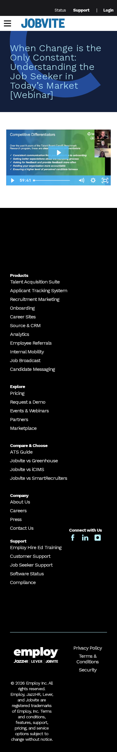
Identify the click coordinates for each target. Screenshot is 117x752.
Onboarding (22, 308)
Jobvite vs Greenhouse (34, 461)
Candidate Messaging (32, 369)
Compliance (23, 582)
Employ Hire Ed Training (35, 547)
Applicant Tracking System (38, 290)
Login (108, 10)
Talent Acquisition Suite (35, 282)
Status (60, 10)
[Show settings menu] (93, 180)
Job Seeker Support (31, 565)
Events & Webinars (29, 411)
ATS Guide (21, 452)
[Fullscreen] (105, 180)
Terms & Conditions (87, 659)
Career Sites (23, 317)
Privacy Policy (87, 648)
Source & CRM (25, 325)
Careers (18, 511)
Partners (19, 419)
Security (87, 670)
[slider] (53, 180)
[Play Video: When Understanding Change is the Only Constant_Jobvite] (58, 152)
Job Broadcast (25, 360)
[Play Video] (12, 180)
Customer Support (30, 556)
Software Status (27, 574)
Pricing (17, 393)
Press (16, 519)
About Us (20, 502)
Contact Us (21, 528)
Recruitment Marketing (34, 299)
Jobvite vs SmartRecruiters (38, 478)
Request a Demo (27, 402)
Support (81, 9)
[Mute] (81, 180)
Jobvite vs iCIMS (27, 469)
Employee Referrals (30, 343)
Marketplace (23, 428)
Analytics (19, 334)
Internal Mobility (27, 352)
